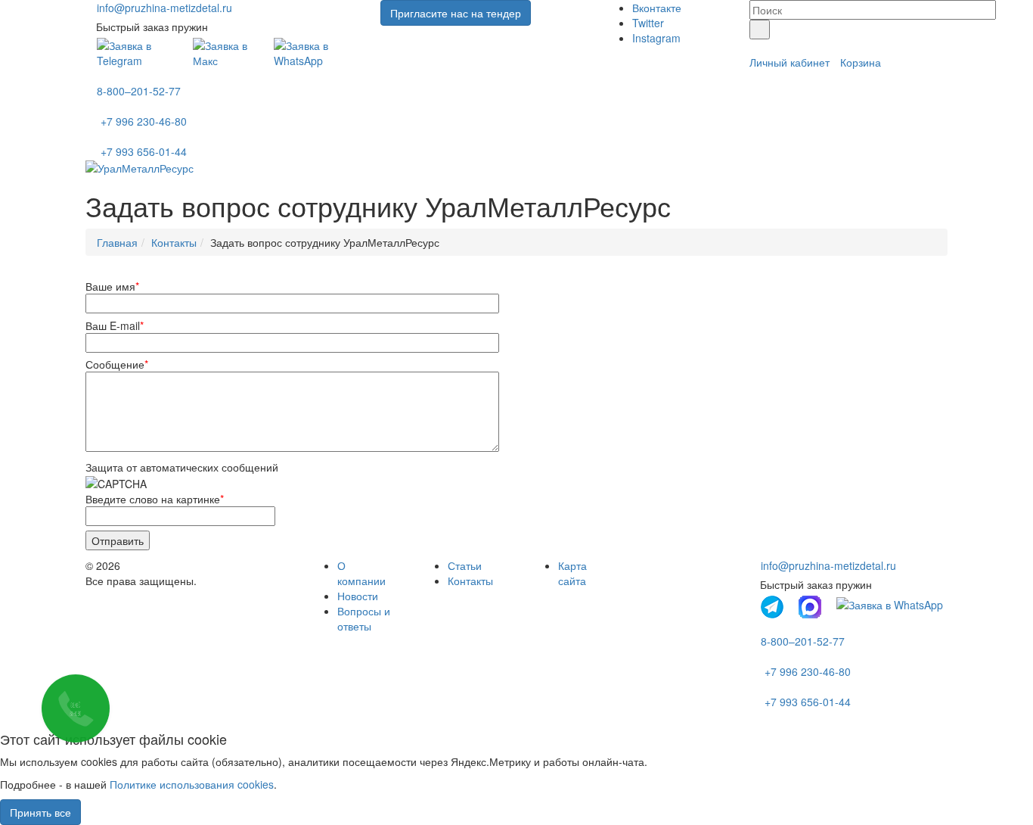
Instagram (656, 37)
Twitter (648, 22)
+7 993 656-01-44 (144, 151)
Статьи (465, 565)
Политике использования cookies (192, 784)
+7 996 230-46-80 (144, 121)
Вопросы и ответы (363, 618)
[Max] (225, 51)
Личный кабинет (789, 62)
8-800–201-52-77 (139, 90)
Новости (357, 595)
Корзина (860, 62)
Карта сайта (572, 573)
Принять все (40, 812)
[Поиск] (759, 29)
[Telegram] (137, 51)
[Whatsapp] (316, 51)
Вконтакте (656, 7)
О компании (361, 573)
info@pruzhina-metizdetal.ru (164, 7)
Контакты (470, 580)
